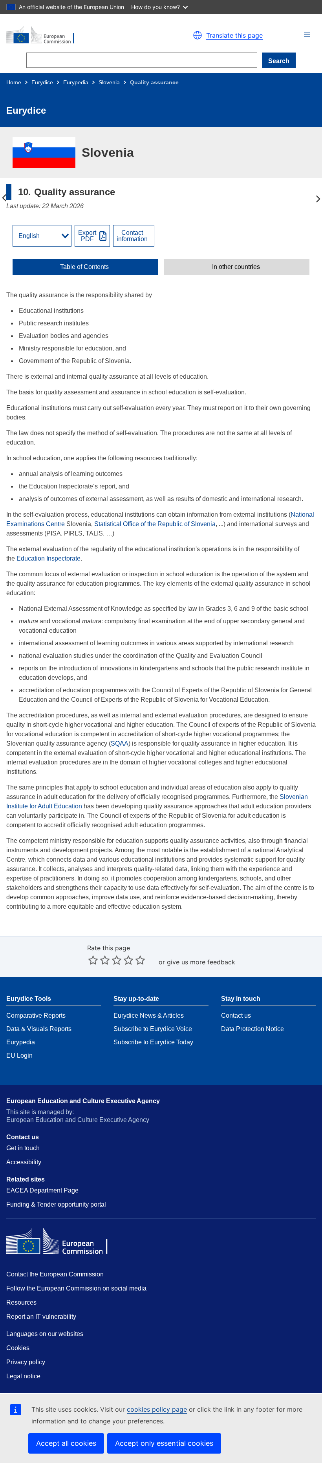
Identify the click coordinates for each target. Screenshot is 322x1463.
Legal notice (23, 1376)
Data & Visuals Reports (38, 1029)
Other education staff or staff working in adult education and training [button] (4, 198)
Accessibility (23, 1162)
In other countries (236, 267)
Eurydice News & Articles (148, 1015)
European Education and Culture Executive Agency (83, 1101)
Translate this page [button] (234, 35)
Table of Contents (84, 267)
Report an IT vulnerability (41, 1316)
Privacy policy (25, 1362)
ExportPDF (87, 236)
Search (278, 61)
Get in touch (23, 1148)
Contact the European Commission (55, 1274)
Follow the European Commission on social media (76, 1288)
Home (13, 82)
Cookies (17, 1348)
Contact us (236, 1015)
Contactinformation (132, 236)
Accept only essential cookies (164, 1443)
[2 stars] (99, 960)
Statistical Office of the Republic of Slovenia (155, 524)
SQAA (119, 743)
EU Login (19, 1055)
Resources (21, 1302)
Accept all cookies (66, 1443)
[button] (307, 34)
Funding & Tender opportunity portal (56, 1204)
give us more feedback (201, 962)
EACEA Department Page (42, 1190)
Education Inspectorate (48, 558)
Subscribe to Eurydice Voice (152, 1029)
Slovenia (109, 82)
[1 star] (93, 960)
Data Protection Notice (252, 1029)
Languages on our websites (44, 1333)
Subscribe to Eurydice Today (153, 1042)
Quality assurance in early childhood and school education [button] (318, 198)
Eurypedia (75, 82)
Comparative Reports (36, 1015)
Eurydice (42, 82)
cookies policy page (157, 1409)
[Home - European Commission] (80, 35)
